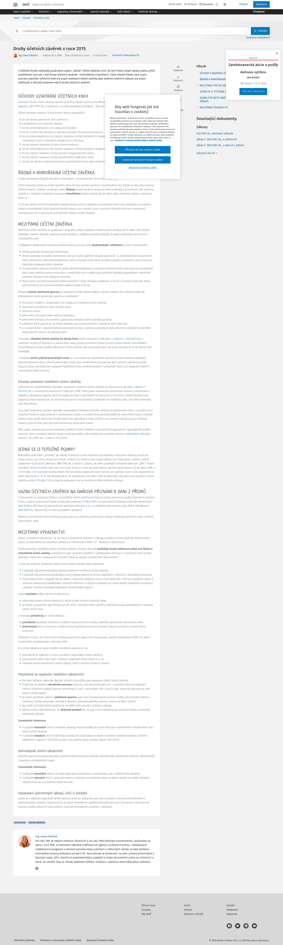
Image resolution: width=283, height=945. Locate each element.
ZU (23, 204)
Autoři (187, 905)
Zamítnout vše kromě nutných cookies (142, 159)
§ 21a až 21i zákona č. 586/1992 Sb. (51, 463)
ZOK (77, 391)
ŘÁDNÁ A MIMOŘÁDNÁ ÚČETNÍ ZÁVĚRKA (223, 79)
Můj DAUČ (146, 914)
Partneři (188, 909)
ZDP (142, 463)
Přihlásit (243, 4)
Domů (16, 18)
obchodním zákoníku (138, 433)
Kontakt (230, 905)
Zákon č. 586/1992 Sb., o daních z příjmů (220, 145)
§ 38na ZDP (30, 505)
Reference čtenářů (193, 914)
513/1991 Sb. (36, 437)
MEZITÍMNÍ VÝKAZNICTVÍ (214, 107)
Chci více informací (253, 91)
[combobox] (141, 31)
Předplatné (232, 909)
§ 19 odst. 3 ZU (132, 230)
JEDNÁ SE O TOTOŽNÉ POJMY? (217, 91)
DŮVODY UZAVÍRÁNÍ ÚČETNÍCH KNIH (221, 73)
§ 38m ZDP (90, 501)
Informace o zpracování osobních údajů (60, 940)
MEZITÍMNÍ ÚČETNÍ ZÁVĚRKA (216, 85)
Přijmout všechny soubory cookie (142, 149)
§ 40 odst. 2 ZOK (143, 467)
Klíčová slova (148, 905)
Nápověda (207, 4)
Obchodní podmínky (24, 940)
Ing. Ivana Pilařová (28, 55)
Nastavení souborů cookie (100, 940)
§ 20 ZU (85, 285)
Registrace (261, 4)
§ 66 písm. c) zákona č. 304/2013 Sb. (120, 338)
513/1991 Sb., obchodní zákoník (215, 133)
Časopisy (26, 18)
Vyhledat (262, 30)
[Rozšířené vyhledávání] (16, 31)
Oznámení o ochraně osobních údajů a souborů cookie (138, 140)
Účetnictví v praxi (41, 18)
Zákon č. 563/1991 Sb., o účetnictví (217, 139)
